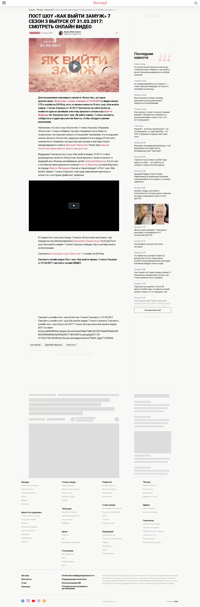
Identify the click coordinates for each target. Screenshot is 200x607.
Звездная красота (28, 493)
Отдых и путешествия (111, 512)
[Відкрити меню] (4, 3)
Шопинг (65, 500)
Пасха (104, 550)
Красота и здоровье (31, 512)
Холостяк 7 (34, 33)
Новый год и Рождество (112, 539)
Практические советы (71, 489)
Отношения (67, 551)
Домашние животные (70, 516)
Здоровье (25, 534)
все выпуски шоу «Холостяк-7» (66, 253)
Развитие (107, 482)
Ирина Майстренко (72, 32)
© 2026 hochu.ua (108, 601)
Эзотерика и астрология (112, 508)
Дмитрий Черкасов (53, 345)
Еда (63, 539)
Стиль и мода (69, 482)
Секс (64, 558)
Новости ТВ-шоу (149, 485)
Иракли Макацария (59, 168)
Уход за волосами (28, 519)
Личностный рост (109, 489)
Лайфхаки (66, 523)
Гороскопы (148, 520)
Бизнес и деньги (108, 485)
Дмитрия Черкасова (77, 145)
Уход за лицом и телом (30, 516)
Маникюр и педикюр (29, 527)
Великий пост (107, 546)
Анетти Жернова (88, 164)
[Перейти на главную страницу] (100, 3)
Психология (107, 493)
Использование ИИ (71, 583)
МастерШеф (148, 493)
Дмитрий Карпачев (95, 161)
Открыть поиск (196, 3)
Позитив (105, 519)
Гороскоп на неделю (151, 527)
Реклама (25, 587)
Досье (24, 497)
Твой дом (67, 509)
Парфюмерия (26, 538)
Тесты (104, 516)
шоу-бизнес (35, 345)
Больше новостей (153, 310)
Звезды (25, 482)
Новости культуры (150, 512)
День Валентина (108, 535)
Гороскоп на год (149, 535)
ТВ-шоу (146, 482)
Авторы (25, 576)
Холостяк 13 (148, 489)
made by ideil (172, 601)
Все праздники (108, 553)
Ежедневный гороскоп (152, 542)
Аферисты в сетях (150, 497)
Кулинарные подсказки (71, 542)
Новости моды (68, 485)
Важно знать (107, 497)
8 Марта (105, 542)
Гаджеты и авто (108, 523)
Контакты (26, 579)
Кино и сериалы (149, 508)
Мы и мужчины (67, 554)
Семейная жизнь (68, 561)
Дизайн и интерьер (69, 512)
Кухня (64, 532)
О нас (24, 583)
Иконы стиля (67, 493)
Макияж (24, 523)
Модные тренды (68, 497)
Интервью (25, 504)
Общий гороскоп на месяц (153, 531)
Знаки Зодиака (149, 539)
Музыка (24, 500)
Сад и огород (67, 519)
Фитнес (24, 542)
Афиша (146, 505)
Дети (64, 565)
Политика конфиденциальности (78, 576)
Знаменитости (27, 489)
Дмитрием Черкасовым (86, 241)
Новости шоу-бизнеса (30, 485)
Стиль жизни (108, 505)
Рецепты (65, 535)
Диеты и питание (28, 531)
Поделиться (116, 33)
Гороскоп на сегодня (151, 524)
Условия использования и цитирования (75, 587)
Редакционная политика (74, 579)
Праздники (107, 532)
